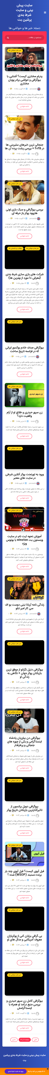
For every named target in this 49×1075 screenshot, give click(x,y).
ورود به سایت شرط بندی (15, 1071)
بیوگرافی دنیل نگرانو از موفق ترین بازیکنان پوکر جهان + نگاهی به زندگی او (24, 673)
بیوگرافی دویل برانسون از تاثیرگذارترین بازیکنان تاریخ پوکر (24, 808)
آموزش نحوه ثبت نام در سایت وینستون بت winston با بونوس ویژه (24, 540)
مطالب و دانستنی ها (15, 248)
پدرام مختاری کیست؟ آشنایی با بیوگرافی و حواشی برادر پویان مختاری (24, 80)
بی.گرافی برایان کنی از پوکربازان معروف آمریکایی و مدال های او (24, 938)
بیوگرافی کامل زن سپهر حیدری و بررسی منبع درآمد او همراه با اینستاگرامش (24, 1005)
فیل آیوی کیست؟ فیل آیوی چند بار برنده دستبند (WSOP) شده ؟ (24, 873)
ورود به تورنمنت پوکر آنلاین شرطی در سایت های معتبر (24, 476)
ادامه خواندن (24, 106)
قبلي (35, 1039)
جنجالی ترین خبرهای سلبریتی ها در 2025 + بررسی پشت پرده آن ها (24, 147)
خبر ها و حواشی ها (15, 50)
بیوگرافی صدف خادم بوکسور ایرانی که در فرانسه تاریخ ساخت (24, 349)
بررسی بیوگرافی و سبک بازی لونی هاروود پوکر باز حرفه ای (24, 211)
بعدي (14, 1039)
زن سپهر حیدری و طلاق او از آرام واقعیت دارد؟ (24, 414)
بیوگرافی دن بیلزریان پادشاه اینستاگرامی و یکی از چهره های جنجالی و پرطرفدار (24, 742)
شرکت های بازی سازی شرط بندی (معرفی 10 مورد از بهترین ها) (25, 276)
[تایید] (8, 38)
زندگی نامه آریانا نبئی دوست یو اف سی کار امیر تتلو (24, 606)
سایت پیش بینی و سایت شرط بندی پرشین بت (24, 12)
